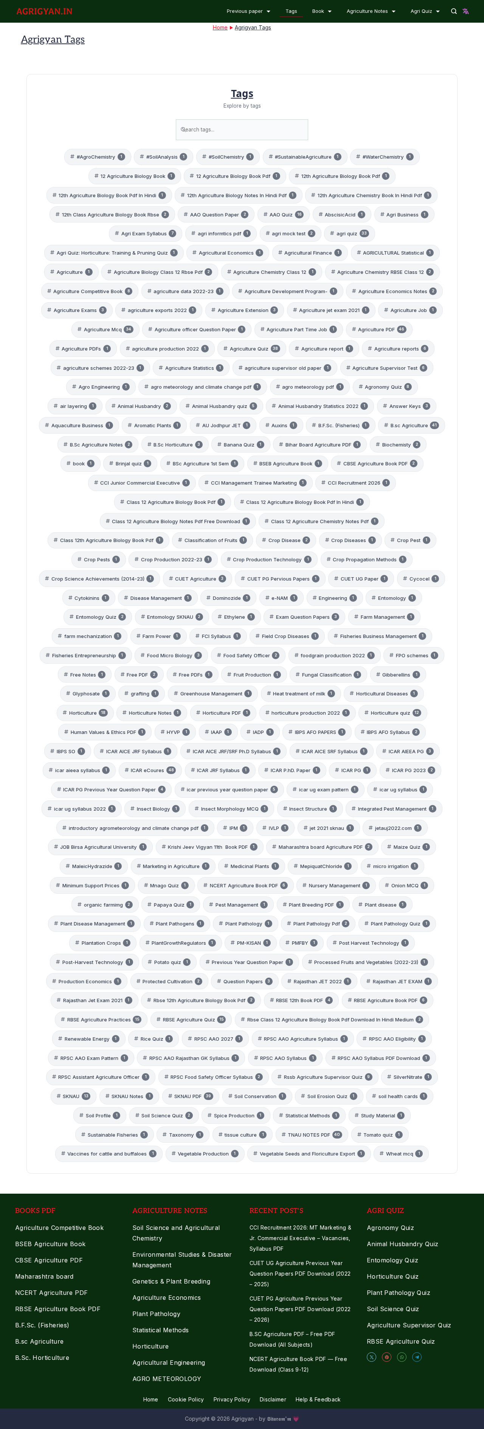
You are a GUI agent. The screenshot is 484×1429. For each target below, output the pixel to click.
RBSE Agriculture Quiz (401, 1341)
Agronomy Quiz (390, 1227)
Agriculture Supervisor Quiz (409, 1325)
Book (318, 11)
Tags (291, 11)
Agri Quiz (421, 11)
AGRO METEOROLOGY (166, 1379)
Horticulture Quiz (393, 1276)
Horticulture (150, 1346)
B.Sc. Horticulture (42, 1357)
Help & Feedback (318, 1399)
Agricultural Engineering (168, 1362)
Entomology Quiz (392, 1260)
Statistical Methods (160, 1330)
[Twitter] (371, 1357)
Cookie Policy (186, 1399)
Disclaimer (273, 1399)
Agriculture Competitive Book (59, 1227)
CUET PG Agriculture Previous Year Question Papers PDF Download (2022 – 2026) (300, 1309)
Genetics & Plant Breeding (171, 1281)
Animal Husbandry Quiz (402, 1244)
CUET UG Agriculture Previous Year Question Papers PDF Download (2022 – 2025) (300, 1273)
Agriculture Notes (367, 11)
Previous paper (245, 11)
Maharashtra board (44, 1276)
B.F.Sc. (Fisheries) (42, 1325)
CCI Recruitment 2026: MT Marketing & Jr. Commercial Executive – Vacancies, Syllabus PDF (300, 1238)
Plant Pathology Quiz (398, 1292)
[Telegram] (417, 1357)
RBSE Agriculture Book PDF (58, 1309)
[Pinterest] (386, 1357)
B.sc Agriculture (39, 1341)
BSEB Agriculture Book (50, 1244)
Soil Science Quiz (393, 1309)
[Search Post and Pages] (454, 11)
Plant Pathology (156, 1314)
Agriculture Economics (166, 1297)
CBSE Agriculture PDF (49, 1260)
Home (150, 1399)
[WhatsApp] (401, 1357)
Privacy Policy (232, 1399)
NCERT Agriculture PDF (51, 1292)
